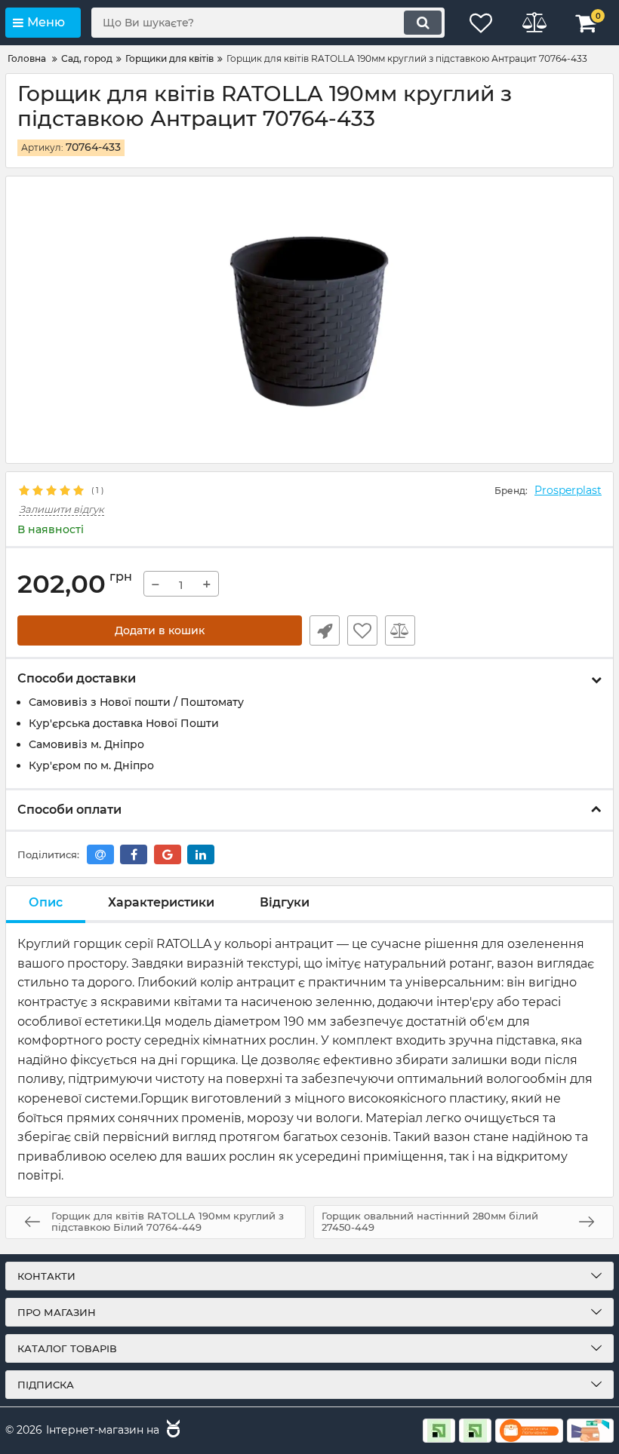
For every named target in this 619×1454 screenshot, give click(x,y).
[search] (423, 23)
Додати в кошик (160, 630)
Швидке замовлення (325, 630)
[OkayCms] (171, 1430)
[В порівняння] (400, 630)
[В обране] (362, 630)
